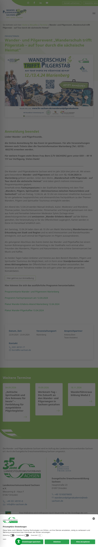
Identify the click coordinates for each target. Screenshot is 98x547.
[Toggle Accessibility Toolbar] (18, 541)
